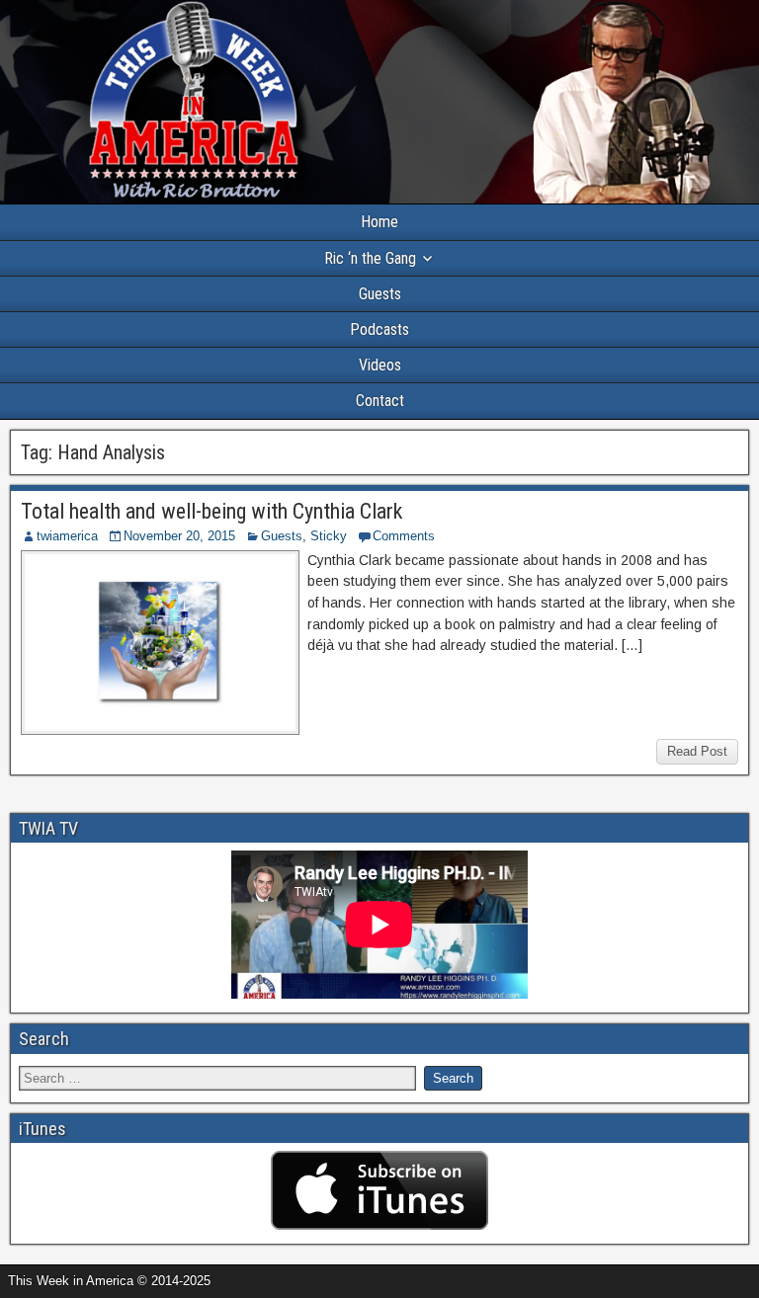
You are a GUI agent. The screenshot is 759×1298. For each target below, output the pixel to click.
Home (379, 221)
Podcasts (379, 329)
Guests (380, 293)
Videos (380, 365)
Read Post (697, 751)
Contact (380, 400)
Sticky (328, 535)
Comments (404, 535)
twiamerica (67, 535)
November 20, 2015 (179, 535)
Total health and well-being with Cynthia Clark (211, 511)
